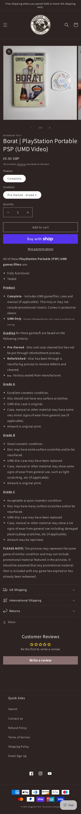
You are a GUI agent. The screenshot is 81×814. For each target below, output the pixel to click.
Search (12, 709)
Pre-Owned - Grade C (22, 195)
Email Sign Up (17, 756)
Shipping (21, 164)
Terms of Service (19, 737)
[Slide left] (31, 127)
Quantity (8, 204)
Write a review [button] (40, 660)
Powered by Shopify (51, 806)
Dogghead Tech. (35, 806)
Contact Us (15, 718)
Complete (14, 178)
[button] (5, 24)
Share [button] (12, 622)
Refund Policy (17, 728)
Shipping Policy (18, 746)
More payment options (40, 248)
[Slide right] (49, 127)
